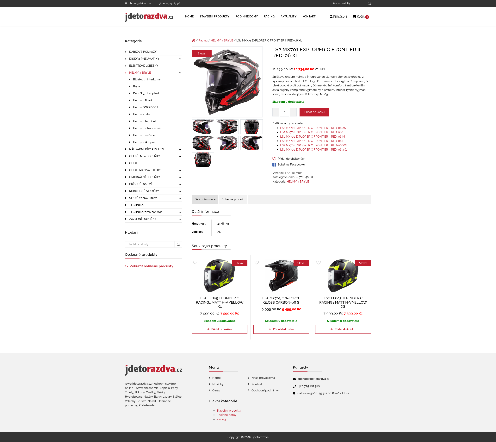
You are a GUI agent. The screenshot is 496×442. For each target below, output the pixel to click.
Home (189, 16)
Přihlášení (339, 16)
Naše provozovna (263, 378)
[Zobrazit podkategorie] (180, 59)
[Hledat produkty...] (368, 3)
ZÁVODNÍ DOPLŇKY (142, 219)
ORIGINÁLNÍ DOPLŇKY (144, 177)
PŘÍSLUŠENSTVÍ (140, 184)
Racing (269, 16)
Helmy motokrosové (146, 128)
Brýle (136, 86)
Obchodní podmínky (265, 390)
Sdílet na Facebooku (291, 164)
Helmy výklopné (144, 142)
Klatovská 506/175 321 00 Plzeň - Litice (323, 393)
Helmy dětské (142, 100)
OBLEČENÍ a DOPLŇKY (144, 156)
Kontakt (309, 16)
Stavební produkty (215, 16)
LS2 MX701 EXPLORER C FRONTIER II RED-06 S (312, 132)
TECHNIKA (136, 205)
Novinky (217, 384)
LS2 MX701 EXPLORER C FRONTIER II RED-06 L (312, 141)
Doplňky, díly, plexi (145, 93)
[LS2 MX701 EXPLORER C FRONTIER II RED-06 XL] (227, 82)
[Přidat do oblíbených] (195, 262)
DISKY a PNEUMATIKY (143, 58)
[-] (275, 112)
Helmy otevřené (143, 135)
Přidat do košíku (314, 112)
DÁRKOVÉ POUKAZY (142, 51)
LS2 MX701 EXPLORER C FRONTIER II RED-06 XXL (314, 145)
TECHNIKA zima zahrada (145, 212)
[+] (293, 112)
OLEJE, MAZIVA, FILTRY (144, 170)
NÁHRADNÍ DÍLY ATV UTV (146, 149)
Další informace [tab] (205, 199)
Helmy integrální (144, 121)
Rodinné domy (247, 16)
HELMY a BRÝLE (139, 72)
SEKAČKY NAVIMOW (142, 198)
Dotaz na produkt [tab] (233, 199)
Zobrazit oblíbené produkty (151, 266)
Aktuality (289, 16)
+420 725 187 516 (171, 3)
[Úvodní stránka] (193, 40)
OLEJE (133, 163)
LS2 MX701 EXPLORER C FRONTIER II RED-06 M (312, 136)
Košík (362, 16)
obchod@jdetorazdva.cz (141, 3)
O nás (216, 390)
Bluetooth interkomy (146, 79)
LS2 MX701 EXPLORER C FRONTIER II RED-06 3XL (313, 149)
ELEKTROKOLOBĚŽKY (143, 65)
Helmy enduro (142, 114)
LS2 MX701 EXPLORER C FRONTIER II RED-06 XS (313, 128)
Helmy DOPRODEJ (145, 107)
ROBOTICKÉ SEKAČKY (143, 191)
